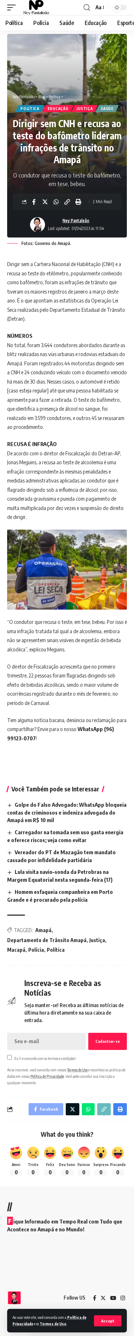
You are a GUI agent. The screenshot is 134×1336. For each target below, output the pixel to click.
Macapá (16, 950)
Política (29, 108)
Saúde (107, 108)
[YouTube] (113, 1298)
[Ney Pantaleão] (36, 7)
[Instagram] (123, 1298)
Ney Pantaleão (76, 220)
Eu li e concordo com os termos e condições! (45, 1058)
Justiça (84, 108)
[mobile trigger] (13, 7)
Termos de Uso (53, 1323)
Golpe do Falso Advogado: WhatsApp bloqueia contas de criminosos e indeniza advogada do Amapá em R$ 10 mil (66, 812)
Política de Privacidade (47, 1076)
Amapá (43, 930)
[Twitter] (103, 1298)
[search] (87, 7)
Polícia (36, 950)
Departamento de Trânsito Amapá (46, 940)
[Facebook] (94, 1298)
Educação (58, 108)
